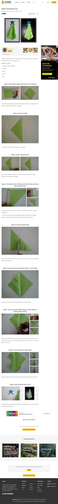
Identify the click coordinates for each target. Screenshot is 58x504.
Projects (17, 2)
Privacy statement (34, 499)
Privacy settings (42, 499)
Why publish (40, 483)
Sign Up (54, 2)
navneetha (5, 11)
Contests (23, 2)
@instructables (52, 483)
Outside (31, 487)
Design (23, 487)
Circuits (23, 483)
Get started (39, 485)
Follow (9, 51)
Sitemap (39, 489)
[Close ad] (57, 46)
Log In (48, 2)
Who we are (39, 491)
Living (30, 485)
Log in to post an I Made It (29, 429)
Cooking (31, 483)
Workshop (24, 485)
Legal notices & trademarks (39, 501)
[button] (38, 14)
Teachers (29, 2)
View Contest (46, 413)
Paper (13, 11)
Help (38, 487)
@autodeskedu (52, 486)
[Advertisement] (49, 62)
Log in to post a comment (29, 475)
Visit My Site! (7, 54)
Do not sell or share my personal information (23, 501)
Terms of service (25, 499)
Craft (10, 11)
